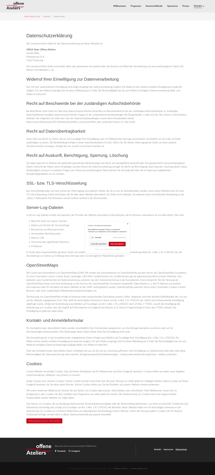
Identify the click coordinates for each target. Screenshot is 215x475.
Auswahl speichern (99, 244)
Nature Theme (120, 469)
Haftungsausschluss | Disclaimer (44, 421)
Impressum (168, 449)
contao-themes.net (138, 469)
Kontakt (157, 449)
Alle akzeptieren (117, 244)
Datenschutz (108, 249)
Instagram (75, 451)
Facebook (61, 451)
